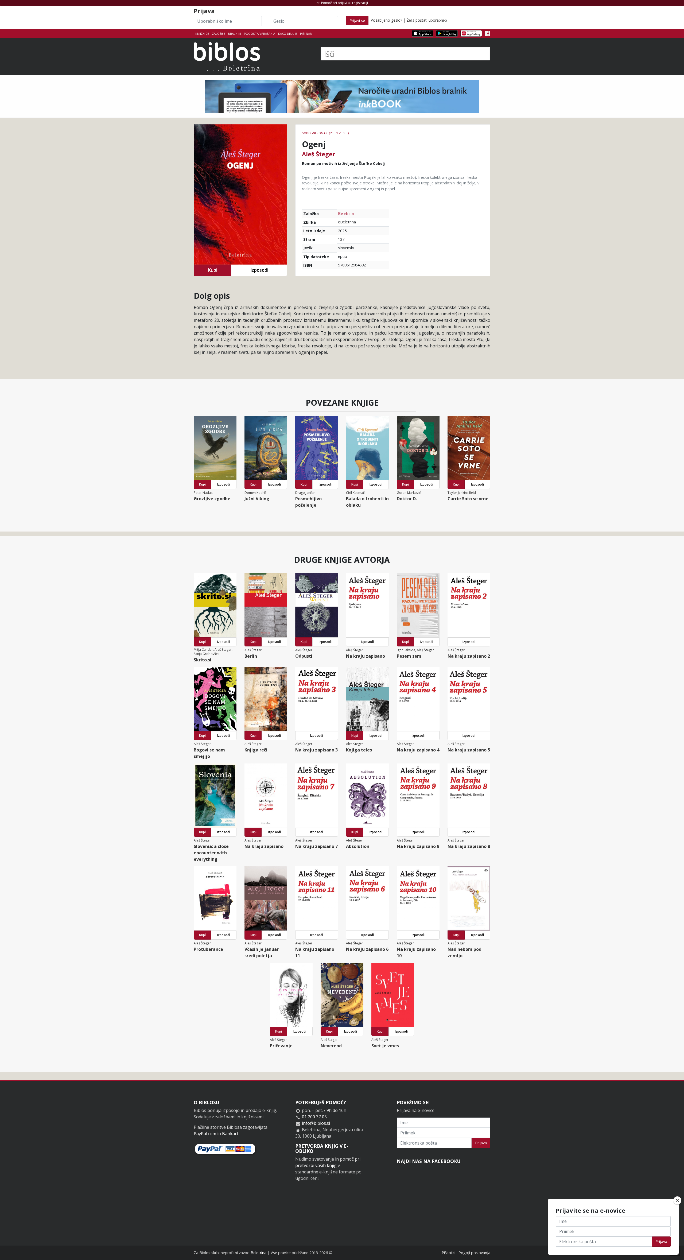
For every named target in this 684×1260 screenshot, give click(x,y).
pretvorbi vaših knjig (316, 1165)
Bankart (230, 1134)
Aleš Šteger (318, 154)
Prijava (481, 1142)
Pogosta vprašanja (259, 34)
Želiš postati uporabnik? (427, 20)
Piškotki (448, 1252)
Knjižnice (202, 34)
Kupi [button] (212, 270)
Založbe (218, 34)
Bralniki (234, 34)
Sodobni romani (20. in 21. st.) (325, 133)
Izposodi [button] (259, 270)
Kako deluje (287, 34)
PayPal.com (205, 1134)
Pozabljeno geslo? (386, 20)
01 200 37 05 (314, 1117)
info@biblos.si (316, 1123)
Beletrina (346, 213)
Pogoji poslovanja (474, 1252)
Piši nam (306, 34)
